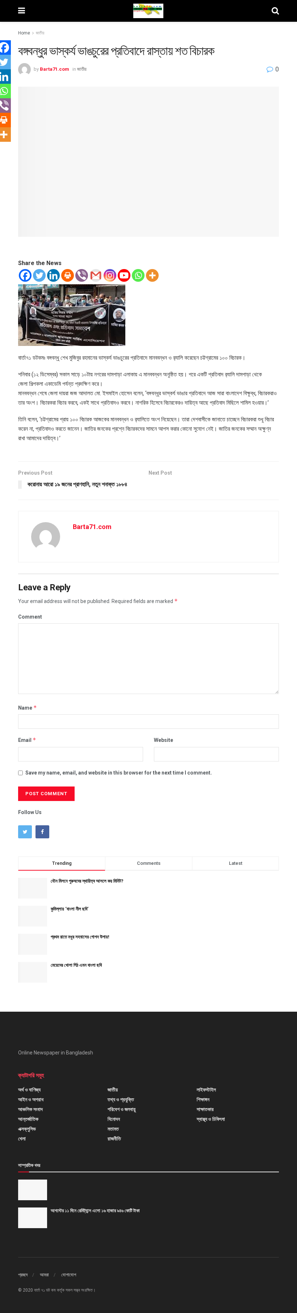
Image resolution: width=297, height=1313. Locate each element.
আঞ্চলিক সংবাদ (30, 1109)
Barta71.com (54, 69)
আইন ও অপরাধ (30, 1099)
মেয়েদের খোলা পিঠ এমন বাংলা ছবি (76, 965)
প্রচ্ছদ (23, 1274)
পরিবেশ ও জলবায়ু (121, 1109)
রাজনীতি (114, 1138)
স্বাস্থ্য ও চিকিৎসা (211, 1119)
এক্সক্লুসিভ (27, 1129)
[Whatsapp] (138, 275)
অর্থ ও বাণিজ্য (29, 1090)
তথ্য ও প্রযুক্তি (121, 1099)
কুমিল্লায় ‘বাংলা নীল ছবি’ (69, 909)
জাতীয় (40, 33)
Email (27, 739)
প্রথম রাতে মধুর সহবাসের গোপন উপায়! (80, 937)
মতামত (113, 1129)
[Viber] (81, 275)
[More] (152, 275)
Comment (30, 617)
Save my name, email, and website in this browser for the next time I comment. (118, 773)
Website (163, 740)
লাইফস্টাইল (206, 1090)
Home (24, 33)
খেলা (22, 1138)
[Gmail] (95, 275)
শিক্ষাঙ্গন (203, 1099)
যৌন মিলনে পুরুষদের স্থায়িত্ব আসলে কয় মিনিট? (87, 881)
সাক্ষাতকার (205, 1109)
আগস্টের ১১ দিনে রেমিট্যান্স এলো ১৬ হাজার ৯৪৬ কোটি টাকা (95, 1210)
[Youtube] (124, 275)
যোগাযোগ (68, 1274)
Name (27, 707)
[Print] (67, 275)
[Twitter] (39, 275)
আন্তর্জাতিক (28, 1119)
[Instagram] (110, 275)
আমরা (44, 1274)
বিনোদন (114, 1119)
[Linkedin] (53, 275)
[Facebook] (25, 275)
